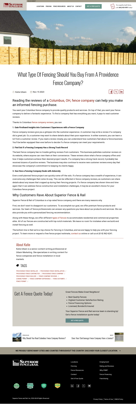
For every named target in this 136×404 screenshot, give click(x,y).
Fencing (74, 366)
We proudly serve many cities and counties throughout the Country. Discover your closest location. (68, 351)
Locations (40, 6)
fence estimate (59, 279)
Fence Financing (106, 374)
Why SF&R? (104, 370)
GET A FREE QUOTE (77, 320)
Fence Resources (77, 370)
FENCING (49, 6)
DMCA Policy (119, 399)
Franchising (104, 378)
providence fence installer (27, 271)
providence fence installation (52, 271)
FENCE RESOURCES (59, 6)
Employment (104, 362)
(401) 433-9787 (123, 8)
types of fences (59, 218)
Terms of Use (108, 399)
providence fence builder (26, 276)
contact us (76, 233)
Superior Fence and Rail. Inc (21, 398)
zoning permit (22, 279)
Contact (78, 6)
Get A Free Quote (93, 6)
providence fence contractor (28, 273)
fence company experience (40, 279)
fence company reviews (43, 122)
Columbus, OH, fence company (71, 100)
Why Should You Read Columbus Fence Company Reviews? (44, 338)
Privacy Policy (98, 399)
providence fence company (53, 273)
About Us (70, 6)
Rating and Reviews (107, 366)
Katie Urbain (20, 92)
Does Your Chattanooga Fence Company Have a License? (93, 338)
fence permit (21, 281)
